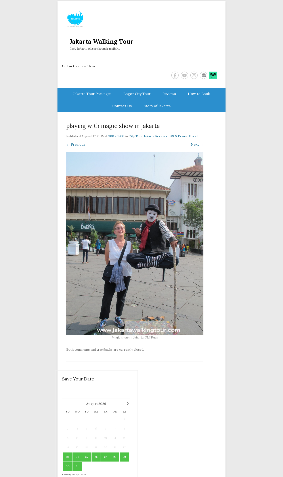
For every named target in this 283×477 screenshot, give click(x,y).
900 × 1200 (116, 136)
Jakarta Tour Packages (92, 93)
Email (203, 75)
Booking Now (260, 467)
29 (124, 456)
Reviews (169, 93)
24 (77, 456)
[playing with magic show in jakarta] (134, 243)
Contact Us (122, 106)
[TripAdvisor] (213, 75)
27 (105, 456)
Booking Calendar (79, 474)
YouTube (184, 75)
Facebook (175, 75)
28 (114, 456)
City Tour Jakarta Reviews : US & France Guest (163, 136)
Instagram (194, 75)
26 (96, 456)
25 (86, 456)
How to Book (199, 93)
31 (77, 466)
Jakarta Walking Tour (102, 42)
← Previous (75, 144)
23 (67, 456)
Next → (197, 144)
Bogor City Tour (137, 93)
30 (67, 466)
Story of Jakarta (157, 106)
